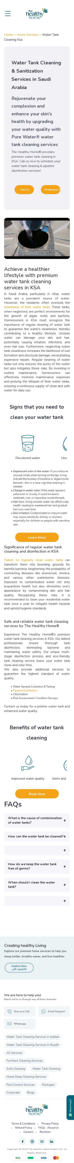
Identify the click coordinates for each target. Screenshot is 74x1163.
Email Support (56, 1011)
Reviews (45, 1132)
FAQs (41, 1128)
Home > (10, 34)
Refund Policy (23, 1128)
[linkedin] (51, 1141)
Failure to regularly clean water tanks (34, 560)
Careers (28, 1132)
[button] (37, 820)
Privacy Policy (50, 1124)
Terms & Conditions (23, 1124)
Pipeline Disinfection (25, 690)
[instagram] (32, 1141)
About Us (53, 1128)
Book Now (37, 794)
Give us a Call (22, 1011)
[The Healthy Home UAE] (37, 13)
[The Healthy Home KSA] (37, 1109)
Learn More (37, 537)
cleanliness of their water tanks (27, 307)
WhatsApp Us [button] (52, 189)
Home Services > (29, 34)
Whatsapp (20, 1023)
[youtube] (42, 1141)
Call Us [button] (24, 189)
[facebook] (22, 1141)
